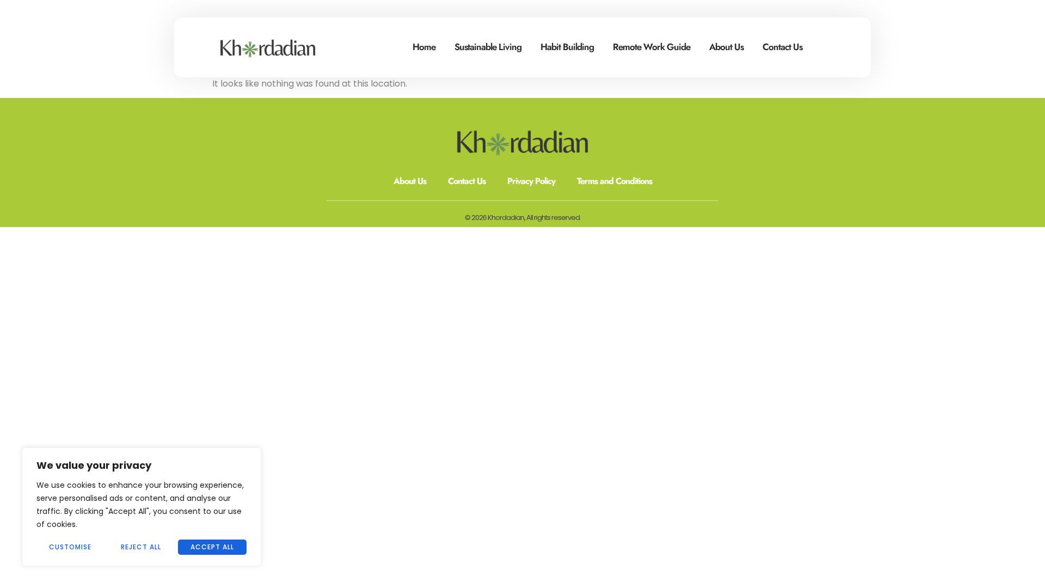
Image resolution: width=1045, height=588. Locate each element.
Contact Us (782, 46)
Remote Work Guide (651, 46)
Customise (70, 547)
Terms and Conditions (614, 181)
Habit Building (567, 46)
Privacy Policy (531, 181)
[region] (141, 507)
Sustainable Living (487, 46)
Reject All (141, 547)
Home (424, 46)
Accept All (212, 547)
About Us (726, 46)
